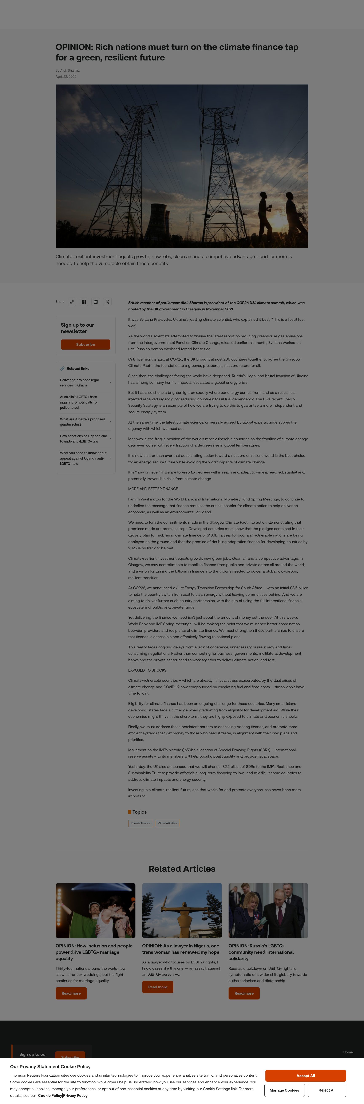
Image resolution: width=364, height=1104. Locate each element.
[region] (182, 1081)
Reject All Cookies (327, 1090)
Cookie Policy (50, 1095)
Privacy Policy (75, 1095)
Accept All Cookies (305, 1076)
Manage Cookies (284, 1090)
